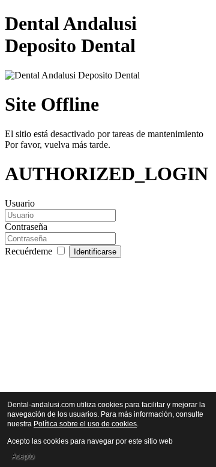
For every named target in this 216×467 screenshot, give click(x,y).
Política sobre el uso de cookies (85, 424)
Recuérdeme (30, 251)
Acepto (22, 456)
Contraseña (26, 227)
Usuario (20, 203)
